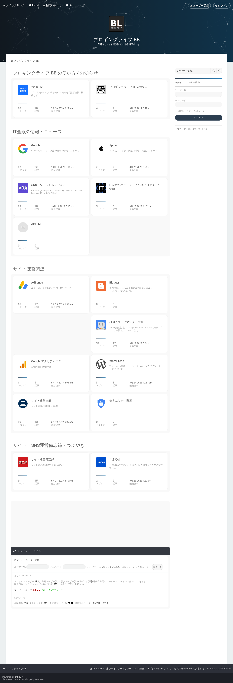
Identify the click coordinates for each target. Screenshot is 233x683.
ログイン (18, 560)
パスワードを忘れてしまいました (103, 566)
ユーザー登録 (32, 560)
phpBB (18, 677)
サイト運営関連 (29, 268)
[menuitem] (34, 5)
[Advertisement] (90, 523)
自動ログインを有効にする (135, 566)
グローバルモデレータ (52, 590)
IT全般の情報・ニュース (37, 131)
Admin (36, 590)
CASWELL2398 (100, 603)
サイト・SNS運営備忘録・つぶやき (49, 445)
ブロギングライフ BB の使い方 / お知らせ (55, 73)
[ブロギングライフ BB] (116, 24)
